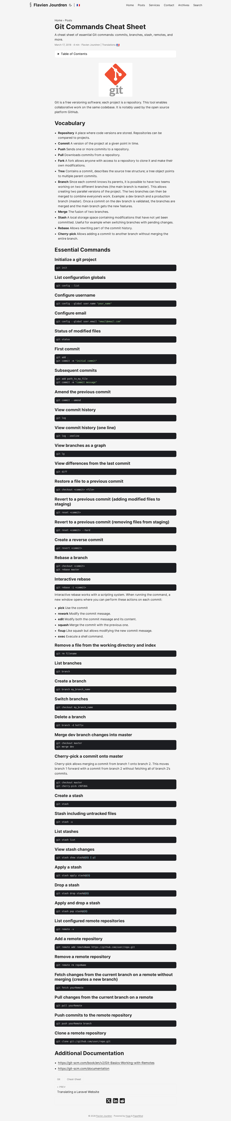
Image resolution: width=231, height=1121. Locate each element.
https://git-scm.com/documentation (83, 1068)
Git (58, 1079)
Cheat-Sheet (74, 1079)
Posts (68, 20)
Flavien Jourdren (50, 5)
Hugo (128, 1116)
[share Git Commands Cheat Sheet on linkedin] (115, 1100)
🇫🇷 (78, 5)
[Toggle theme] (70, 5)
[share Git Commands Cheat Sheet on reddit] (122, 1100)
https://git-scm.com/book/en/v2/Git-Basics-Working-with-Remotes (106, 1063)
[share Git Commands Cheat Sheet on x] (108, 1100)
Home (58, 20)
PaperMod (138, 1116)
